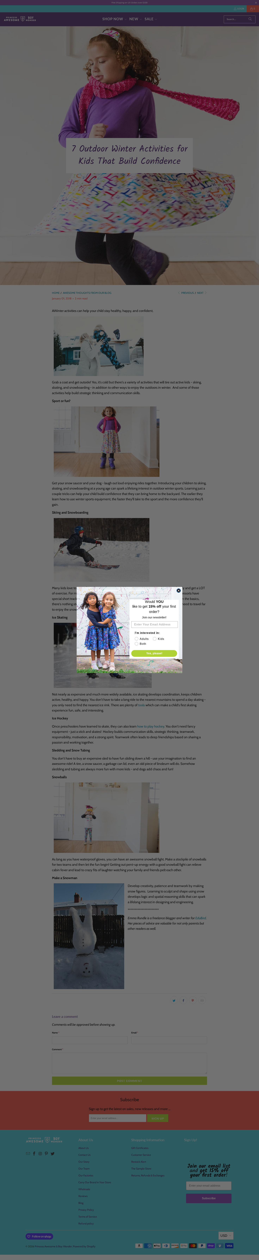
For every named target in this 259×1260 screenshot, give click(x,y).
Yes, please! (154, 653)
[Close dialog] (179, 591)
